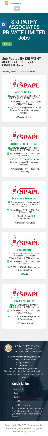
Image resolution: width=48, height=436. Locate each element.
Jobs (16, 393)
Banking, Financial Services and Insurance (24, 111)
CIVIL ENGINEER (24, 301)
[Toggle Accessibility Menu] (3, 24)
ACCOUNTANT (24, 92)
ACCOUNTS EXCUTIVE (24, 144)
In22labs (31, 431)
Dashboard (18, 389)
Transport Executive (24, 198)
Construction (24, 218)
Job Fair (17, 397)
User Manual (19, 401)
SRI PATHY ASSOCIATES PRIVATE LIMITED (25, 97)
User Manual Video (22, 405)
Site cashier (24, 249)
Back (7, 44)
